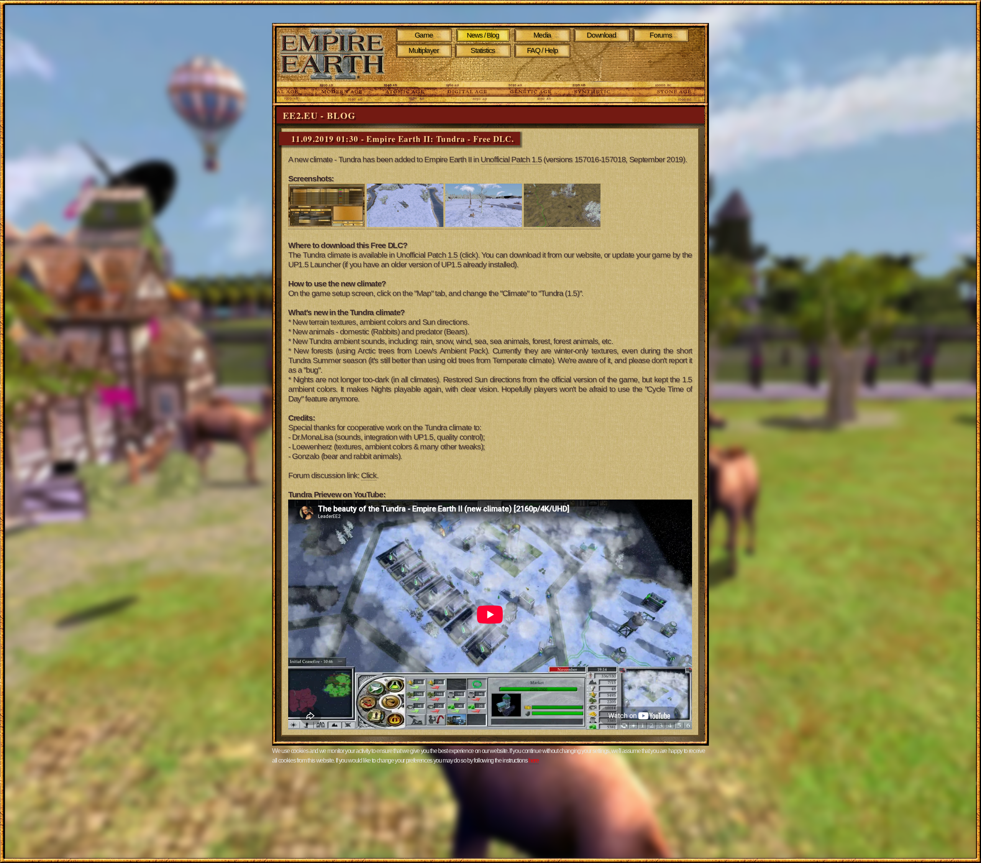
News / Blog (483, 35)
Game (424, 35)
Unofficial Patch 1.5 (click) (436, 255)
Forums (661, 35)
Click (368, 475)
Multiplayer (423, 50)
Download (601, 35)
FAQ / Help (542, 50)
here (533, 760)
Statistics (483, 50)
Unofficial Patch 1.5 (511, 159)
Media (542, 35)
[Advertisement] (543, 69)
